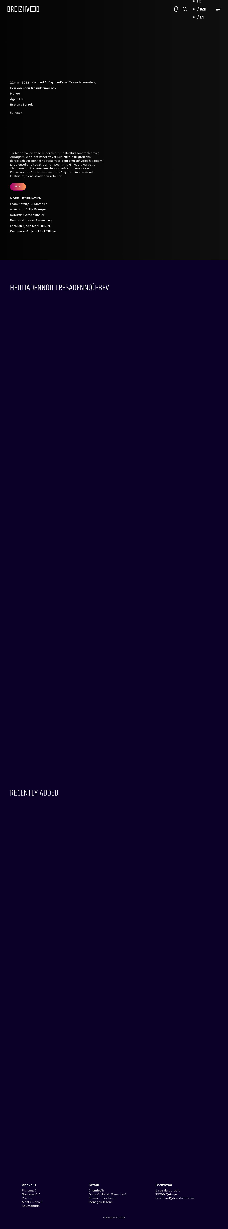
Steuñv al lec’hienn (102, 1198)
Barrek (28, 104)
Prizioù (27, 1198)
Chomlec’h (96, 1190)
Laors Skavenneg (39, 220)
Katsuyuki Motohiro (33, 204)
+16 (21, 99)
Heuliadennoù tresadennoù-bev (33, 88)
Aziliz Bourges (35, 209)
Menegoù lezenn (101, 1202)
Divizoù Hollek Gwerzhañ (107, 1194)
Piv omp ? (29, 1190)
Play (18, 186)
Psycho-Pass (57, 82)
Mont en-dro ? (32, 1202)
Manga (15, 93)
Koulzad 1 (39, 82)
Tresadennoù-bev (82, 82)
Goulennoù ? (31, 1194)
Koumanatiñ (31, 1206)
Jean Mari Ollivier (37, 226)
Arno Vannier (34, 215)
